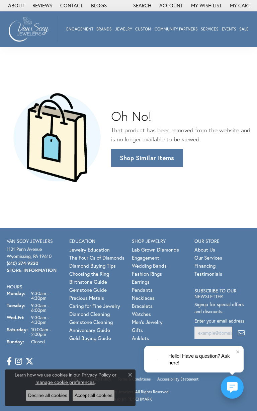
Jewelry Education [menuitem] (89, 249)
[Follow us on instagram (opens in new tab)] (18, 361)
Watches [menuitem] (141, 314)
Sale (244, 28)
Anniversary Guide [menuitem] (89, 330)
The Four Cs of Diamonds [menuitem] (96, 257)
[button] (141, 5)
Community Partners (176, 28)
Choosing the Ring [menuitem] (89, 273)
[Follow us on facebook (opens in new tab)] (9, 361)
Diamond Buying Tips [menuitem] (92, 265)
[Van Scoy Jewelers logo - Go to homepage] (30, 29)
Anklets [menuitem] (140, 338)
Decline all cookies (47, 395)
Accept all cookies (93, 395)
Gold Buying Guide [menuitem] (90, 338)
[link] (15, 5)
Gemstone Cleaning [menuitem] (91, 322)
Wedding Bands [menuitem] (149, 265)
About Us (204, 249)
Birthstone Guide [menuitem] (88, 281)
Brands (104, 28)
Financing (205, 265)
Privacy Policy (96, 375)
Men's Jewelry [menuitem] (147, 322)
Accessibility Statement (178, 379)
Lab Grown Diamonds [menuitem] (155, 249)
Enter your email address (219, 321)
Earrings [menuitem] (141, 281)
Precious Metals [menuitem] (86, 297)
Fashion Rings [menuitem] (147, 273)
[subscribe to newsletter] (241, 333)
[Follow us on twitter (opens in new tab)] (29, 361)
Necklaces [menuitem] (143, 297)
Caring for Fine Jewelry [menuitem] (94, 305)
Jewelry (123, 28)
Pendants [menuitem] (142, 289)
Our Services (208, 257)
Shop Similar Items (147, 158)
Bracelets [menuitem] (142, 305)
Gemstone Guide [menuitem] (88, 289)
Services (210, 28)
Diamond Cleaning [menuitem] (89, 314)
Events (229, 28)
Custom (143, 28)
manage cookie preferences (65, 382)
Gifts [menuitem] (137, 330)
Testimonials (208, 273)
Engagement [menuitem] (145, 257)
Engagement (79, 28)
